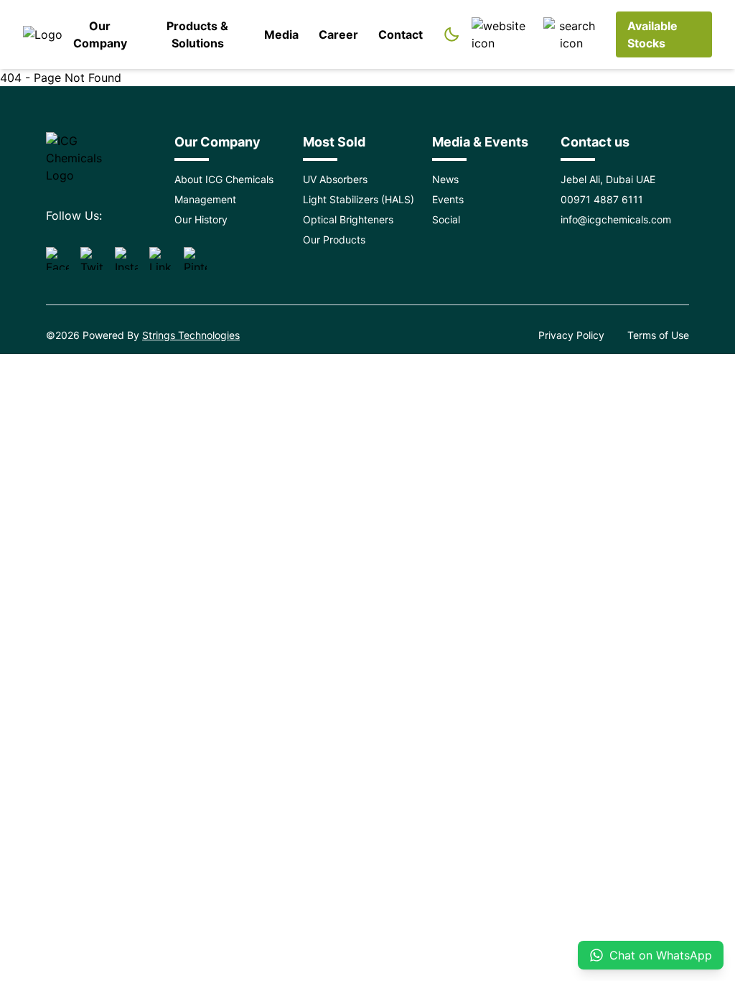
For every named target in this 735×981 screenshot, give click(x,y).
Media (281, 34)
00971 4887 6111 (602, 199)
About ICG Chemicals (223, 179)
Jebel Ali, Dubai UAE (608, 179)
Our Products (334, 239)
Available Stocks (652, 34)
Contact (400, 34)
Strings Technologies (191, 335)
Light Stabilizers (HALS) (358, 199)
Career (338, 34)
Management (205, 199)
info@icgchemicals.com (616, 219)
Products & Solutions (197, 34)
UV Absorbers (335, 179)
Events (448, 199)
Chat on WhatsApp (660, 955)
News (445, 179)
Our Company (100, 34)
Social (446, 219)
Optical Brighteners (348, 219)
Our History (201, 219)
